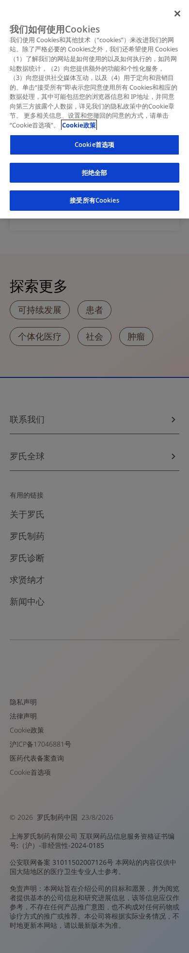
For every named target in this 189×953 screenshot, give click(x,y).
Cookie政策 (79, 125)
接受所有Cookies (94, 200)
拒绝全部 (95, 172)
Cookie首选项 (94, 144)
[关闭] (177, 13)
